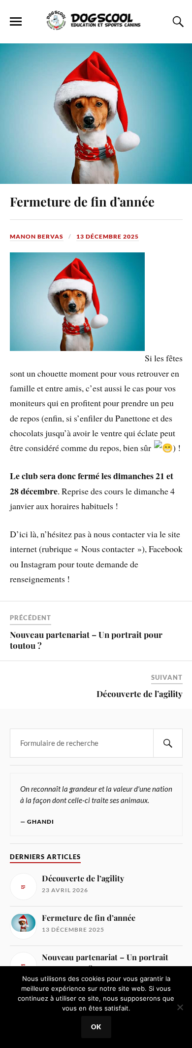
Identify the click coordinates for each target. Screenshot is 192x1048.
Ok (96, 1027)
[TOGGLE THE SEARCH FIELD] (177, 21)
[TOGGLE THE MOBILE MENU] (16, 21)
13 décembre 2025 (107, 236)
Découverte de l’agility (139, 693)
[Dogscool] (95, 25)
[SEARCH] (168, 743)
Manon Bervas (37, 236)
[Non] (180, 1007)
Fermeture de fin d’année (82, 201)
